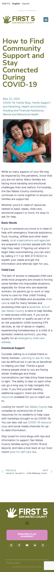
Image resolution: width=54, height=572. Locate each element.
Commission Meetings (27, 10)
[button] (45, 19)
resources (7, 396)
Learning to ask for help (35, 357)
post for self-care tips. (24, 451)
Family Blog (23, 102)
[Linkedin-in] (35, 545)
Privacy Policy (13, 563)
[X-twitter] (43, 545)
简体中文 (6, 3)
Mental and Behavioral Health (21, 114)
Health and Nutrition (33, 106)
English (16, 3)
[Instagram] (11, 545)
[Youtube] (27, 545)
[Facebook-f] (19, 545)
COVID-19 (9, 102)
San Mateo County (36, 406)
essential (34, 306)
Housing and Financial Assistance (23, 110)
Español (25, 3)
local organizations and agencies (30, 240)
